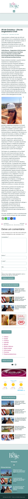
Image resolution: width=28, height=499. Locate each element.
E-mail (3, 261)
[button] (14, 11)
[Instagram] (15, 365)
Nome (3, 255)
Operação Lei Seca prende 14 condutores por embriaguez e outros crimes (20, 428)
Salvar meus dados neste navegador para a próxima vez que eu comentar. (13, 274)
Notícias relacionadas (10, 285)
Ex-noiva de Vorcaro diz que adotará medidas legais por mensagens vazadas (21, 307)
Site (2, 266)
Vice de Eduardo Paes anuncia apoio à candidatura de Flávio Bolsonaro (20, 436)
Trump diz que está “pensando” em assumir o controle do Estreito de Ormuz (20, 299)
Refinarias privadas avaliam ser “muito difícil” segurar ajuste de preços (20, 290)
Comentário (5, 237)
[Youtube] (12, 365)
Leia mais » (15, 473)
